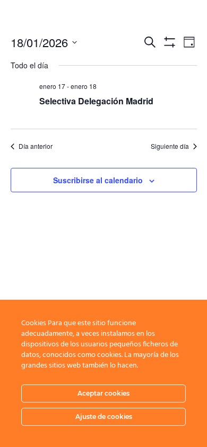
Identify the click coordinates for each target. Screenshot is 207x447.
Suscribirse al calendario (98, 180)
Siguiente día (170, 146)
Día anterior (36, 146)
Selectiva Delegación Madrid (96, 101)
